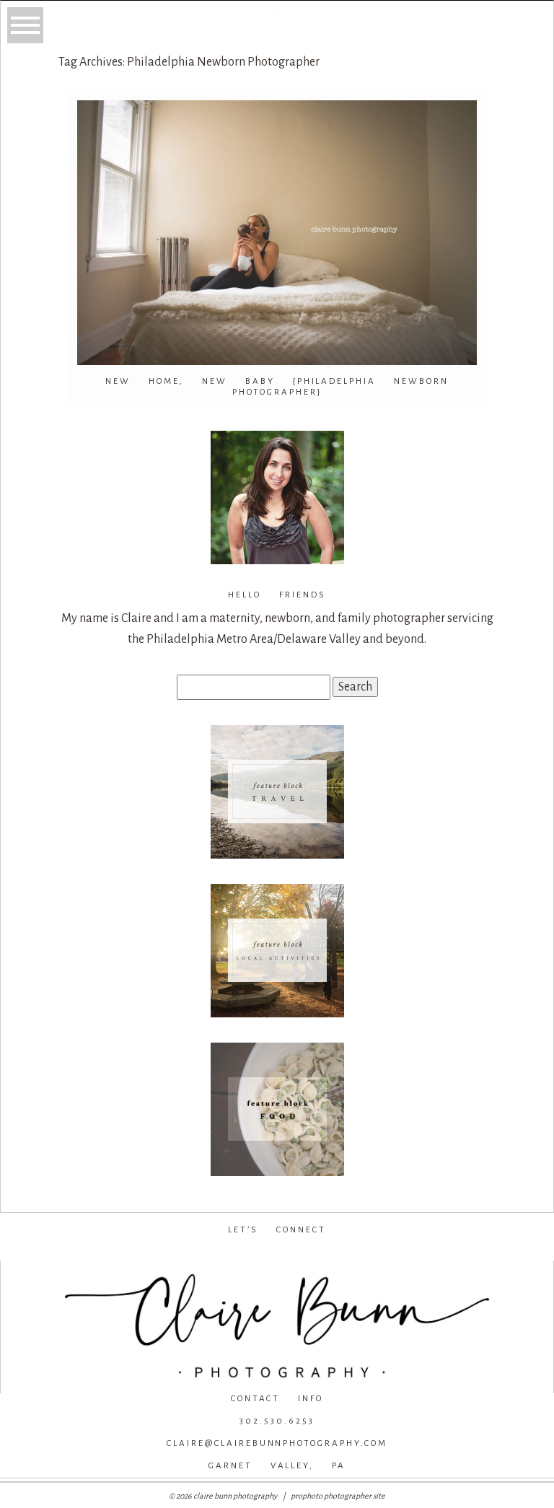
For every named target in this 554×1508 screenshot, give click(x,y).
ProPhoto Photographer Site (338, 1495)
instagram (274, 1253)
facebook (178, 1253)
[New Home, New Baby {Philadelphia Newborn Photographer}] (277, 233)
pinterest (374, 1253)
